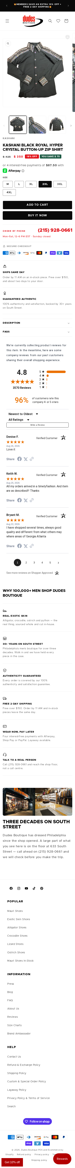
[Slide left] (4, 126)
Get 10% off (12, 1162)
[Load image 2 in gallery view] (37, 125)
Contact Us (14, 1057)
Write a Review (37, 425)
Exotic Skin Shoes (18, 919)
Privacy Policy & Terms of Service (28, 1098)
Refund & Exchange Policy (23, 1065)
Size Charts (14, 1025)
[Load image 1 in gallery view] (18, 125)
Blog (10, 992)
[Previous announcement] (7, 6)
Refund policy (24, 1155)
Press (10, 984)
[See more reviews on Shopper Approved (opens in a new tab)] (32, 459)
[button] (7, 21)
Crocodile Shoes (17, 936)
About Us (13, 1008)
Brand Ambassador (19, 1033)
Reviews (12, 1017)
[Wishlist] (58, 21)
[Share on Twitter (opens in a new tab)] (25, 459)
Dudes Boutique (29, 1150)
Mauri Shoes (15, 911)
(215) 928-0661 (55, 230)
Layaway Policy (16, 1090)
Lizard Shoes (15, 944)
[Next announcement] (68, 6)
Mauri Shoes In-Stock (20, 961)
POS (40, 1150)
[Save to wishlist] (67, 37)
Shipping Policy (16, 1073)
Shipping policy (39, 1160)
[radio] (54, 371)
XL (31, 184)
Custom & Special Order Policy (26, 1081)
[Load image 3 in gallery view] (57, 125)
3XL (60, 184)
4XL (9, 192)
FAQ (10, 1000)
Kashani (9, 138)
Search (11, 1106)
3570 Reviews (25, 388)
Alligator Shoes (17, 927)
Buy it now (37, 215)
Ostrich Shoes (16, 952)
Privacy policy (42, 1155)
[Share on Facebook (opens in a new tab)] (19, 459)
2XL (45, 184)
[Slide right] (71, 126)
